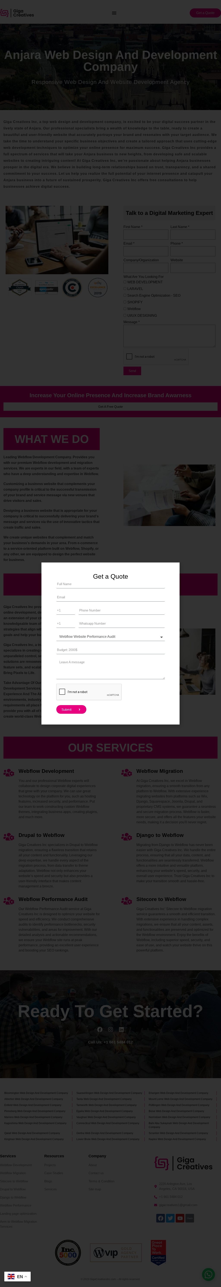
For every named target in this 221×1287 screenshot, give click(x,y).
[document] (110, 643)
